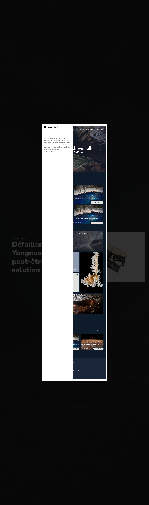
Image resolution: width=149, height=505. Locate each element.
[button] (104, 127)
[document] (74, 252)
